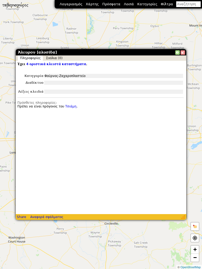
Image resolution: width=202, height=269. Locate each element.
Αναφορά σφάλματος (46, 217)
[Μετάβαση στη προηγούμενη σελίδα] (177, 52)
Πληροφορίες (30, 58)
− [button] (195, 257)
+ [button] (195, 249)
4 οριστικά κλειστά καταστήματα (56, 64)
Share (21, 217)
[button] (195, 226)
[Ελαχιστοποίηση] (182, 52)
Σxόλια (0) (54, 58)
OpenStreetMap (190, 267)
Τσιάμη (71, 106)
